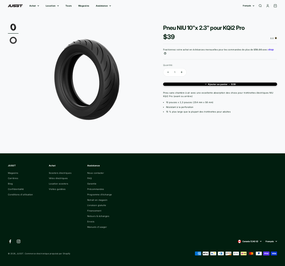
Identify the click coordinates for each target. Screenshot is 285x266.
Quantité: (168, 65)
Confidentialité (16, 189)
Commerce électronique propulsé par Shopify (47, 253)
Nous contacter (95, 173)
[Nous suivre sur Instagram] (18, 241)
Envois (91, 221)
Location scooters (58, 183)
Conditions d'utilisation (20, 194)
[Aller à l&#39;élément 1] (13, 28)
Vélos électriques (58, 178)
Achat (32, 5)
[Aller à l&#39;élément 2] (13, 41)
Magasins (83, 5)
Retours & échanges (98, 216)
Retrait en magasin (97, 200)
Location (51, 5)
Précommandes (95, 189)
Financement (94, 210)
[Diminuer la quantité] (168, 72)
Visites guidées (57, 189)
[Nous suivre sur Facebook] (10, 241)
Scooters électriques (60, 173)
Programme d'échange (99, 194)
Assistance (102, 5)
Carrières (13, 178)
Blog (10, 183)
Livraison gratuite (96, 205)
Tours (68, 5)
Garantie (91, 183)
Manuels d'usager (97, 227)
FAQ (89, 178)
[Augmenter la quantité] (181, 72)
